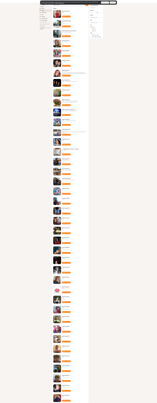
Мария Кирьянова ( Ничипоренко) (69, 30)
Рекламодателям (43, 24)
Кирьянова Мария (66, 11)
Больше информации (59, 3)
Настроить (113, 2)
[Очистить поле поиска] (84, 5)
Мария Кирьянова (66, 40)
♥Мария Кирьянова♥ (66, 178)
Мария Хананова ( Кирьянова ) (68, 109)
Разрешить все (105, 2)
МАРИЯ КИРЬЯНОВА (66, 20)
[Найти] (86, 5)
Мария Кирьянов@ (66, 129)
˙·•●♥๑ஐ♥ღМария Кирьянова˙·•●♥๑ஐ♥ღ (70, 149)
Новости (41, 25)
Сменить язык (42, 22)
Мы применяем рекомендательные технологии (45, 27)
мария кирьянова (65, 89)
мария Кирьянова (65, 50)
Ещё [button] (44, 25)
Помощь (47, 24)
